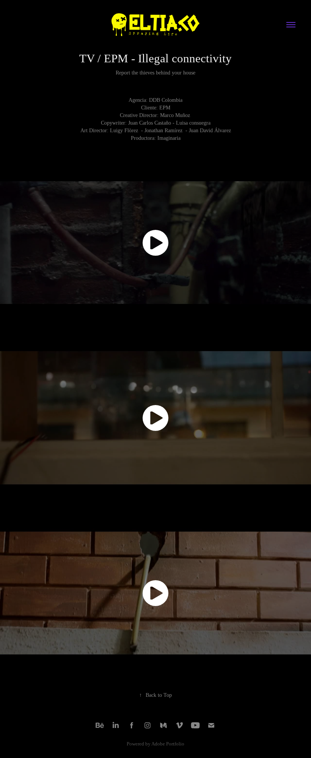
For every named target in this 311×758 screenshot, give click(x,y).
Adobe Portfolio (167, 744)
